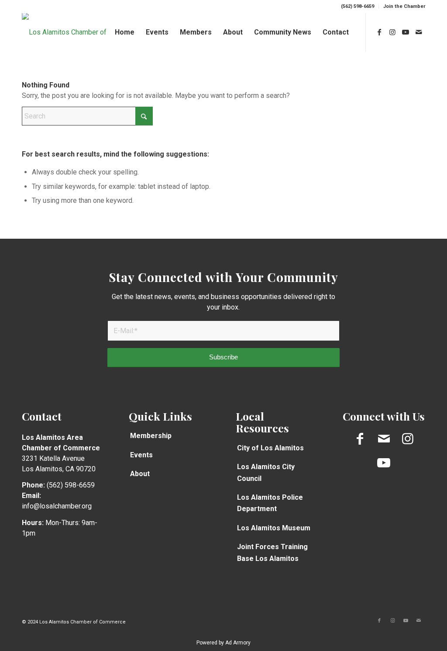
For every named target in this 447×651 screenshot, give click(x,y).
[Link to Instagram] (392, 31)
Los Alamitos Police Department (270, 503)
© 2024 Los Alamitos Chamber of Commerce (74, 622)
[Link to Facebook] (379, 31)
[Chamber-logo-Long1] (71, 32)
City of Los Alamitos (270, 448)
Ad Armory (238, 643)
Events (141, 455)
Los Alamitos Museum (273, 528)
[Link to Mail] (418, 31)
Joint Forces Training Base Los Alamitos (272, 552)
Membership (151, 436)
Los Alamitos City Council (266, 472)
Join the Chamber (404, 6)
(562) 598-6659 (357, 6)
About (140, 474)
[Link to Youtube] (405, 31)
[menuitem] (358, 6)
